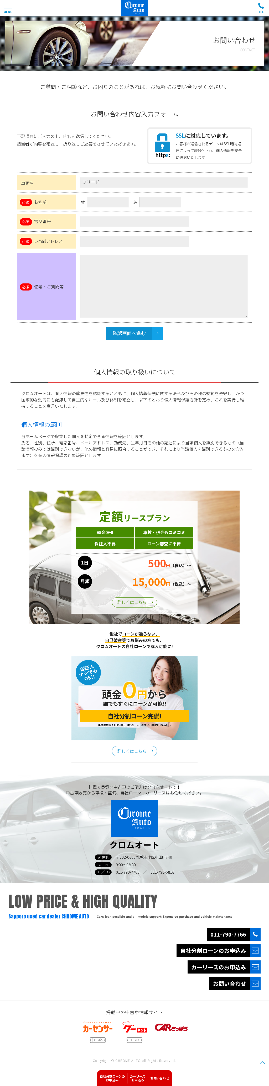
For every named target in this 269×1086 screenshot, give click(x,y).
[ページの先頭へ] (262, 1062)
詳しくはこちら (132, 602)
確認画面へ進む (129, 333)
